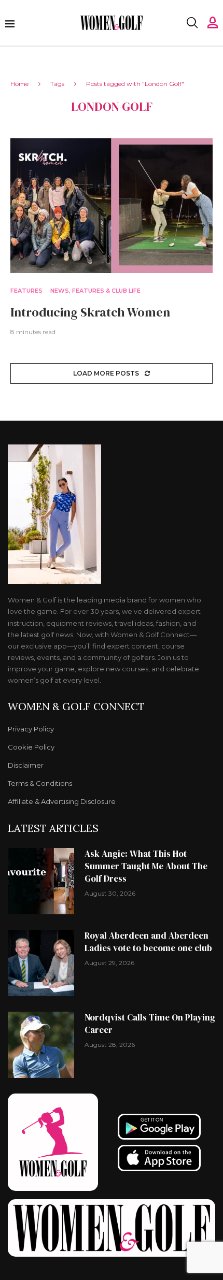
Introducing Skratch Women (90, 312)
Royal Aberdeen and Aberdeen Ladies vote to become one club (148, 941)
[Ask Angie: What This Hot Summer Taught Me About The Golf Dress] (41, 881)
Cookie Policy (31, 747)
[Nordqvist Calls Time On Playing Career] (41, 1045)
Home (19, 84)
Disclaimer (26, 765)
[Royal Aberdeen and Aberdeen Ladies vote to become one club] (41, 963)
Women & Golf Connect (76, 706)
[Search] (192, 23)
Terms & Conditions (40, 783)
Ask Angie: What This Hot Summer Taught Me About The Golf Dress (146, 866)
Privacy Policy (31, 729)
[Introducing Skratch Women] (111, 205)
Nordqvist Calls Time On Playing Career (150, 1023)
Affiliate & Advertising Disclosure (62, 801)
